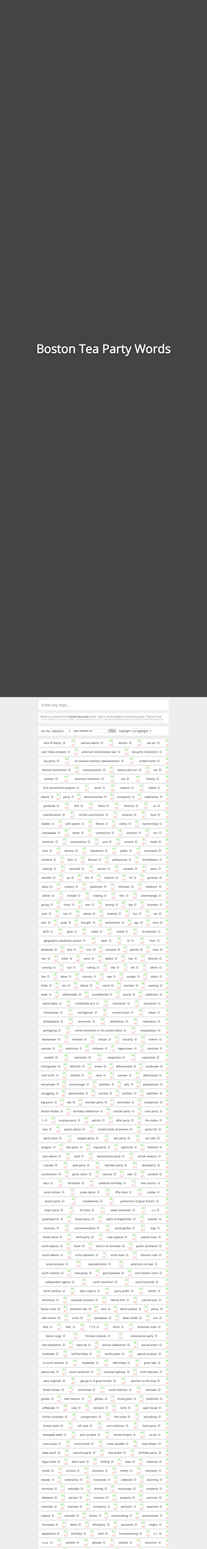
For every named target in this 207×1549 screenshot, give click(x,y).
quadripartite (50, 1219)
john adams (73, 824)
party (66, 797)
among (109, 905)
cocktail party (121, 1111)
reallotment (112, 922)
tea (155, 770)
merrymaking (119, 1515)
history (150, 779)
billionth (75, 1066)
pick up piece (88, 1434)
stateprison (151, 1102)
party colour (79, 1174)
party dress (51, 1138)
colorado (69, 1515)
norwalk (128, 869)
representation (97, 1264)
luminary (49, 1228)
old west (98, 1408)
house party (82, 1219)
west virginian (52, 1381)
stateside (47, 1506)
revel (101, 1533)
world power (112, 1354)
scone (75, 1318)
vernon (101, 869)
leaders (46, 824)
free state (120, 1417)
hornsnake (123, 1102)
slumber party (94, 1102)
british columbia (53, 1417)
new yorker (115, 1453)
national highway (115, 1372)
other (65, 958)
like (113, 967)
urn (155, 1318)
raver (99, 1075)
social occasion (55, 1264)
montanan (119, 1003)
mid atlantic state (146, 1273)
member (129, 985)
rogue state (49, 1461)
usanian (46, 1048)
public (124, 851)
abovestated (76, 1093)
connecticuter (120, 1012)
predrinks (152, 1399)
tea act (151, 743)
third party (83, 1237)
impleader (88, 1363)
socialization (49, 1174)
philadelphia (51, 1021)
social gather (123, 1228)
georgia (97, 1542)
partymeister (150, 1515)
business (152, 905)
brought (86, 922)
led (133, 967)
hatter (152, 1291)
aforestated (150, 1075)
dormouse (48, 1300)
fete (76, 806)
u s (153, 1210)
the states (151, 1120)
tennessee (48, 1524)
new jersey (81, 1273)
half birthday (79, 1354)
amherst (47, 859)
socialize (153, 1174)
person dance (72, 1129)
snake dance (87, 1192)
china (67, 905)
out (69, 967)
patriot (96, 1120)
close (155, 949)
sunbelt (49, 1057)
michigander (49, 1066)
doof (77, 1156)
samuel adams (90, 743)
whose (87, 913)
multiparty (124, 797)
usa (123, 779)
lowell (152, 788)
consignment (89, 1417)
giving (45, 905)
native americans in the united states (98, 1030)
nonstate (152, 1048)
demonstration (93, 797)
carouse (107, 1174)
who (69, 949)
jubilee (151, 1192)
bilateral (153, 1147)
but (135, 913)
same (86, 958)
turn (89, 949)
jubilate (70, 1542)
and (105, 842)
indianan (98, 1048)
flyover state (48, 1309)
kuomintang (150, 824)
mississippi (125, 1488)
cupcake (48, 1165)
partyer (73, 1497)
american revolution (87, 779)
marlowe (72, 1506)
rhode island (50, 1237)
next (44, 922)
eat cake (150, 1138)
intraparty (99, 1506)
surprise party (67, 1120)
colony (123, 824)
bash (104, 940)
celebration (151, 797)
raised (120, 931)
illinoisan (124, 886)
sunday (131, 976)
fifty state (121, 1192)
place (45, 886)
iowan (152, 1012)
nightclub (127, 1147)
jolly (126, 1084)
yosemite (152, 1506)
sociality (128, 1039)
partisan (152, 878)
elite (45, 1327)
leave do (82, 1345)
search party (52, 1201)
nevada (45, 1480)
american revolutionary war (99, 752)
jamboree (49, 806)
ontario (129, 842)
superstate (148, 1057)
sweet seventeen (120, 1210)
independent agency (58, 1282)
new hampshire (51, 1345)
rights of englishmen (119, 1219)
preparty (125, 1497)
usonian (123, 1075)
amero (98, 1066)
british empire (123, 1434)
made (153, 842)
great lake (150, 1363)
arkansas (152, 1461)
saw (109, 976)
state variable (115, 1444)
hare (104, 1309)
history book (51, 1426)
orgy (153, 1228)
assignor (46, 1147)
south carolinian (79, 1372)
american (48, 842)
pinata (127, 994)
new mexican (72, 1399)
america (127, 815)
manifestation (52, 815)
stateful (75, 1075)
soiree (76, 833)
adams (45, 797)
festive (100, 824)
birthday (76, 1533)
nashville (74, 869)
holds (44, 985)
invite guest (124, 1399)
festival (92, 859)
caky (74, 1408)
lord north (48, 1075)
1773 (92, 1327)
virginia (45, 1515)
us (154, 806)
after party (123, 1120)
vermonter (84, 1021)
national (110, 949)
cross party (151, 1111)
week (44, 994)
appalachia (49, 1533)
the (87, 878)
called (94, 931)
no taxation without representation (97, 761)
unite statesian (84, 1255)
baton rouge (53, 1336)
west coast (78, 1461)
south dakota (50, 1255)
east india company (54, 752)
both (46, 931)
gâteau (99, 1399)
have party (149, 1426)
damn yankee (128, 1309)
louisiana (98, 1470)
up (68, 878)
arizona (71, 1470)
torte (123, 1408)
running (47, 967)
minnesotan (51, 1012)
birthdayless (150, 859)
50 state (85, 1210)
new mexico (49, 1318)
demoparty (149, 1165)
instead (72, 895)
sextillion (104, 1084)
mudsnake (152, 1066)
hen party (72, 1147)
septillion (152, 1093)
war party (120, 1138)
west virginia (88, 1291)
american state (147, 1327)
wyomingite (50, 1003)
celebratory (72, 1480)
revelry (124, 1470)
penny (155, 1309)
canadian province (82, 1300)
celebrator (151, 994)
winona (69, 851)
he (130, 878)
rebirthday (119, 1363)
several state (149, 1237)
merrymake (48, 1084)
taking (91, 967)
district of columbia (108, 1246)
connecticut (103, 833)
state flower (149, 1444)
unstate (103, 1093)
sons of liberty (52, 743)
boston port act (127, 770)
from (153, 940)
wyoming (152, 1480)
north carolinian (103, 1282)
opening (153, 985)
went (153, 869)
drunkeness (149, 931)
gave (70, 931)
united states (147, 761)
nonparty (152, 1488)
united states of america (113, 1129)
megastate (114, 1057)
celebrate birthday (110, 1183)
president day (78, 1309)
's (42, 1120)
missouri (99, 1497)
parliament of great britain (137, 1201)
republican (97, 851)
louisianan (150, 1003)
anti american (115, 1426)
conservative (78, 842)
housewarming (128, 1533)
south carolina (51, 1273)
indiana (123, 1542)
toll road (82, 1426)
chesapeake (49, 833)
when (64, 976)
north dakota (50, 1246)
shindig (98, 1488)
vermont (131, 833)
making (98, 895)
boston (123, 743)
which (154, 976)
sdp (69, 1102)
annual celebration (114, 1345)
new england (115, 1237)
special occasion (147, 1354)
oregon (153, 1524)
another (47, 878)
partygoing (50, 1030)
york (44, 913)
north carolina (52, 1291)
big (131, 905)
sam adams (50, 1156)
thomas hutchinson (54, 770)
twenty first (117, 1300)
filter (112, 731)
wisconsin (151, 1542)
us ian (153, 1434)
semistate (80, 1057)
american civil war (142, 1264)
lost (64, 985)
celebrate (126, 1480)
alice (46, 1183)
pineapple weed (52, 1434)
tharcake (151, 1390)
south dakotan (118, 1390)
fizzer (77, 1246)
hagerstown (125, 1048)
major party (51, 1210)
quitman (152, 1497)
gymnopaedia (111, 1273)
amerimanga (149, 895)
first (121, 895)
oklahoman (117, 1021)
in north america (53, 1363)
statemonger (77, 1084)
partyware (150, 851)
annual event (149, 1345)
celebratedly (69, 994)
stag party (99, 1147)
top (65, 913)
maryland (151, 1470)
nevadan (77, 1039)
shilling (105, 1461)
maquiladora (148, 1030)
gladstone (96, 886)
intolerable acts (85, 1003)
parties (134, 949)
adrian (46, 895)
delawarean (49, 1039)
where (154, 967)
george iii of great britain (96, 1381)
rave (45, 1129)
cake (130, 1174)
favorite (153, 958)
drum (116, 1327)
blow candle (130, 1318)
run (155, 833)
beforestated (124, 1066)
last (44, 958)
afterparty (99, 1524)
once (45, 851)
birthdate (74, 1183)
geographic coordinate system (63, 940)
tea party (49, 761)
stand (106, 985)
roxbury (69, 886)
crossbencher (90, 1201)
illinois (93, 1515)
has (131, 958)
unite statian (52, 1192)
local (153, 815)
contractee (84, 1390)
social (97, 788)
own (87, 905)
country (87, 976)
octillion (127, 1093)
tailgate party (85, 1138)
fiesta (101, 806)
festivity (129, 806)
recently (112, 913)
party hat (151, 1129)
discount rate (149, 1255)
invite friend (82, 1444)
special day (48, 1372)
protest (49, 779)
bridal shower (51, 1390)
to (128, 940)
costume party (82, 1453)
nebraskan (149, 1021)
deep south (49, 1453)
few (43, 976)
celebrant (151, 886)
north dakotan (149, 1372)
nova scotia (50, 1444)
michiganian (85, 1012)
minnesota (100, 1480)
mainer (153, 1039)
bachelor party (114, 1165)
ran (155, 913)
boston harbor (50, 1111)
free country (148, 1183)
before (109, 958)
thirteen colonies (95, 1336)
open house (150, 1408)
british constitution (91, 815)
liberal (84, 985)
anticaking (150, 1417)
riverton (109, 878)
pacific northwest (147, 1246)
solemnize (71, 1048)
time (156, 922)
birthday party (148, 1453)
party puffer (122, 1291)
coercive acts (149, 1300)
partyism (126, 1506)
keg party (47, 1102)
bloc (68, 1327)
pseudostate (151, 1084)
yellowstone (119, 859)
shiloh (46, 1470)
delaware (47, 1497)
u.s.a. (45, 1542)
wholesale (47, 949)
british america (147, 1156)
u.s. (156, 1533)
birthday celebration (86, 1111)
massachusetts (92, 770)
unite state (117, 1255)
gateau (45, 1399)
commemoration (84, 1228)
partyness (127, 1524)
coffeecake (48, 1408)
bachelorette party (109, 1156)
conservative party (142, 1336)
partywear (100, 1318)
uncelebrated (100, 994)
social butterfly (144, 1282)
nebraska (73, 1488)
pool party (79, 1165)
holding (47, 869)
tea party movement (145, 752)
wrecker (152, 1219)
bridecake (48, 1354)
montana (47, 1488)
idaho (73, 1524)
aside (63, 922)
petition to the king (143, 1381)
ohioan (102, 1039)
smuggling (47, 1093)
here (70, 859)
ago (136, 922)
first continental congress (59, 788)
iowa (128, 1461)
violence (125, 788)
